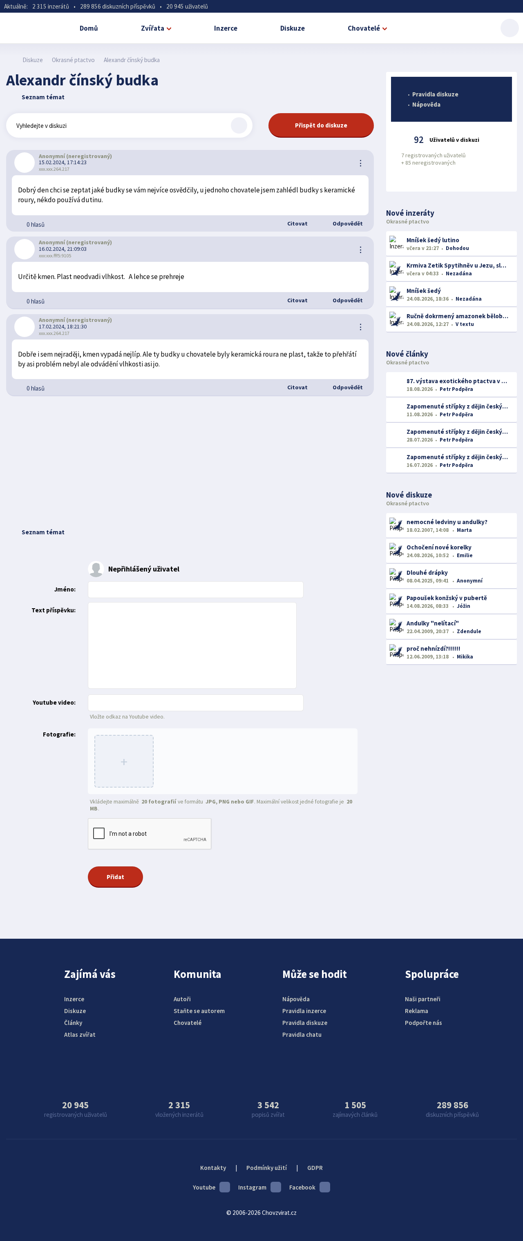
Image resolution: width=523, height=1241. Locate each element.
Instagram (252, 1187)
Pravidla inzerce (304, 1011)
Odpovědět (347, 223)
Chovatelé (364, 28)
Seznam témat (43, 97)
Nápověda (426, 104)
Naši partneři (422, 999)
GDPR (315, 1168)
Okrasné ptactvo (73, 60)
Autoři (182, 999)
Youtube (204, 1187)
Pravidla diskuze (435, 94)
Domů (89, 28)
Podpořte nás (423, 1023)
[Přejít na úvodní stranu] (10, 60)
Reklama (416, 1011)
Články (73, 1023)
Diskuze (292, 28)
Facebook (302, 1187)
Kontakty (213, 1168)
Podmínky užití (266, 1168)
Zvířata (152, 28)
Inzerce (225, 28)
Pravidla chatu (302, 1034)
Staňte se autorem (199, 1011)
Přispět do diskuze (321, 125)
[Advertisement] (190, 461)
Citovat (297, 223)
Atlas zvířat (80, 1034)
